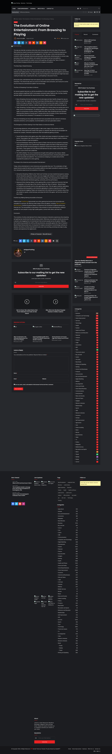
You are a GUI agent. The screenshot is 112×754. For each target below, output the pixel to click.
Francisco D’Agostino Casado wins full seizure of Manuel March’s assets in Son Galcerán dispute (91, 273)
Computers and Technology (82, 315)
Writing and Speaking (81, 364)
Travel (77, 454)
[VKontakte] (37, 42)
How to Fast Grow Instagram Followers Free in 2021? (90, 57)
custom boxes (67, 484)
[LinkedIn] (22, 42)
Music (77, 430)
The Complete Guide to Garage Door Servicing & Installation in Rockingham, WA (91, 49)
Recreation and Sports (81, 449)
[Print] (57, 240)
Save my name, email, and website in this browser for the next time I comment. (34, 384)
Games (77, 456)
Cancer (77, 461)
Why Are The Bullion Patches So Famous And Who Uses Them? (91, 64)
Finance (78, 340)
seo (59, 497)
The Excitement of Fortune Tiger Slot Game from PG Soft (60, 337)
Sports (77, 408)
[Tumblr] (26, 42)
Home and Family (80, 386)
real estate (74, 495)
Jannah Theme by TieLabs (39, 748)
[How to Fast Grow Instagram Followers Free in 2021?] (79, 58)
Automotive (78, 344)
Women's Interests (80, 403)
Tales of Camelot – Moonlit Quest (41, 234)
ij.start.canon (69, 492)
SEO (77, 347)
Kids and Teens (79, 398)
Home (14, 8)
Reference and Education (82, 332)
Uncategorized (79, 383)
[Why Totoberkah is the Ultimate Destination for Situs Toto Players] (22, 330)
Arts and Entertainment (81, 376)
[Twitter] (18, 42)
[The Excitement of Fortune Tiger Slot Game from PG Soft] (60, 330)
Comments (95, 34)
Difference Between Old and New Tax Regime (31, 12)
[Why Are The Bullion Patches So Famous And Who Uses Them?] (79, 65)
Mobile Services (79, 447)
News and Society (80, 396)
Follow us (82, 477)
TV (76, 439)
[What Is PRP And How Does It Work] (79, 42)
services (78, 320)
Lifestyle (78, 337)
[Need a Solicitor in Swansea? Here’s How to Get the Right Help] (51, 598)
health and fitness (72, 490)
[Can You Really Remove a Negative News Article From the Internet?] (37, 538)
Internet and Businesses (81, 369)
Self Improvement (80, 420)
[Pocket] (44, 42)
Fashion (77, 327)
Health (77, 325)
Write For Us (41, 8)
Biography (78, 444)
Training (59, 500)
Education (69, 487)
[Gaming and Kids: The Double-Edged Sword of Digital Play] (79, 298)
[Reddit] (33, 42)
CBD (77, 410)
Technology (78, 323)
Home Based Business (81, 388)
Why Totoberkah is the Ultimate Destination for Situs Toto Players (21, 338)
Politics (77, 442)
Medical (77, 381)
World (77, 451)
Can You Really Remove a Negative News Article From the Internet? (86, 262)
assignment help (71, 482)
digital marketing (61, 487)
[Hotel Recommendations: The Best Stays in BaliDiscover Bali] (37, 603)
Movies (77, 432)
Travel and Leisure (80, 352)
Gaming (77, 366)
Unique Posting (20, 38)
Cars (77, 425)
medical (59, 495)
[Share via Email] (53, 240)
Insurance (78, 415)
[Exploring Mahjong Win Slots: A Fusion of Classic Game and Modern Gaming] (41, 330)
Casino (20, 19)
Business (32, 8)
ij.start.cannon (61, 492)
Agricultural (78, 422)
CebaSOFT (57, 748)
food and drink (79, 374)
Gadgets (78, 400)
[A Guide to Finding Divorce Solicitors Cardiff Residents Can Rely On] (79, 289)
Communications (80, 391)
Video (77, 437)
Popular (77, 34)
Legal (77, 342)
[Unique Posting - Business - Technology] (21, 3)
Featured (78, 335)
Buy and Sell (79, 354)
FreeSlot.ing (24, 201)
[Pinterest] (29, 42)
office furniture (66, 495)
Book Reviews (79, 434)
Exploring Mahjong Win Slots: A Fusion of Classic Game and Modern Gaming (41, 338)
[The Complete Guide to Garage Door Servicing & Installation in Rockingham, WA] (79, 49)
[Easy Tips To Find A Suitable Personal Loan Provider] (79, 72)
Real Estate (78, 361)
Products (78, 371)
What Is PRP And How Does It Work (90, 40)
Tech (77, 349)
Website (44, 378)
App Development (62, 482)
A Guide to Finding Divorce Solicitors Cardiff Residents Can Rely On (90, 289)
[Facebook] (15, 42)
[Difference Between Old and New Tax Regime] (79, 282)
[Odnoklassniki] (40, 42)
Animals (77, 417)
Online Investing (80, 427)
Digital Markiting (80, 379)
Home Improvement (23, 8)
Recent (86, 34)
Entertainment (79, 393)
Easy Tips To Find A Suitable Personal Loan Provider (90, 72)
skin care (64, 497)
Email (15, 378)
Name (15, 373)
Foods (77, 459)
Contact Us (50, 8)
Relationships (79, 405)
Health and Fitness (80, 330)
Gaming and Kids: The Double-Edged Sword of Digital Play (91, 297)
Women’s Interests (80, 413)
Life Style (78, 359)
